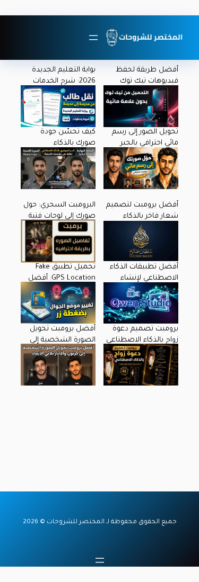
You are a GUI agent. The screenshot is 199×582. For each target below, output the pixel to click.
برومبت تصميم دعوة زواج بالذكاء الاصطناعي (142, 334)
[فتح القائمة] (93, 37)
